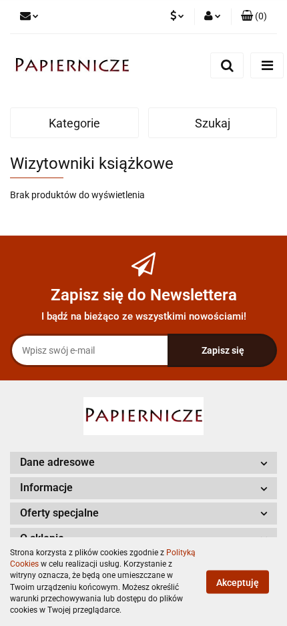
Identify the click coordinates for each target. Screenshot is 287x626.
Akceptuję (237, 582)
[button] (254, 16)
